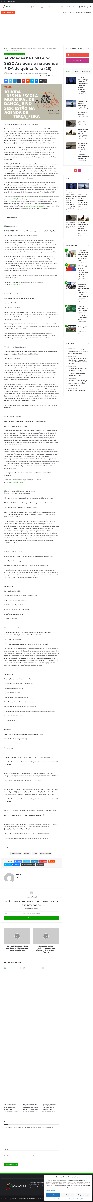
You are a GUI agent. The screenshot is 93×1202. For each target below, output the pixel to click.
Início (28, 7)
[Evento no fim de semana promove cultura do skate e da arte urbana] (12, 1035)
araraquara (17, 853)
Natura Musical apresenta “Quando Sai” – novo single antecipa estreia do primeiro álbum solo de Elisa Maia (83, 198)
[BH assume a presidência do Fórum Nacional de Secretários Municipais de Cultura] (71, 253)
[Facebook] (6, 81)
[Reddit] (28, 81)
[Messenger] (36, 81)
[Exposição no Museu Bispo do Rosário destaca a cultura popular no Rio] (51, 1035)
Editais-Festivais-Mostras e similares (20, 48)
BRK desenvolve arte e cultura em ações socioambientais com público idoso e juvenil (31, 1106)
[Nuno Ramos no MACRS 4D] (71, 123)
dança (27, 853)
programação (46, 853)
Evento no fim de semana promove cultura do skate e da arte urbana (11, 1106)
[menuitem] (1, 1)
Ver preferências (83, 1195)
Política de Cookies (59, 1198)
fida (35, 853)
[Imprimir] (45, 81)
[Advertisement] (46, 29)
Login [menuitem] (5, 1)
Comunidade (36, 7)
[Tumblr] (19, 81)
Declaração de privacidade (71, 1198)
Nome (6, 1149)
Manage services (50, 1190)
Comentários (86, 71)
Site (34, 1156)
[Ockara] (6, 7)
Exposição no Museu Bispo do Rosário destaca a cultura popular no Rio (49, 1106)
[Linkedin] (15, 81)
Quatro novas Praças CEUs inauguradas (82, 328)
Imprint (81, 1198)
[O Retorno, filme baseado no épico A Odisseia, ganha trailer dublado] (71, 131)
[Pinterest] (23, 81)
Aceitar (53, 1195)
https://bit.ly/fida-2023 (16, 199)
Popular (76, 71)
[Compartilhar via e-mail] (41, 81)
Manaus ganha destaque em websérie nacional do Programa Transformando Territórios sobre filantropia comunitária (83, 151)
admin (9, 73)
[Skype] (32, 81)
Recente (67, 71)
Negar (68, 1195)
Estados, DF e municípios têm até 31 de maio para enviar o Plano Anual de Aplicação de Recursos (83, 270)
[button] (89, 1177)
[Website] (17, 877)
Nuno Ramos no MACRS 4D (24, 12)
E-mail (6, 1156)
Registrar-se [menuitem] (11, 1)
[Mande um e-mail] (11, 73)
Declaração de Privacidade (83, 12)
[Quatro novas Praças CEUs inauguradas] (71, 328)
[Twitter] (10, 81)
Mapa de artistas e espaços (50, 7)
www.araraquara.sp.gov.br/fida (35, 206)
